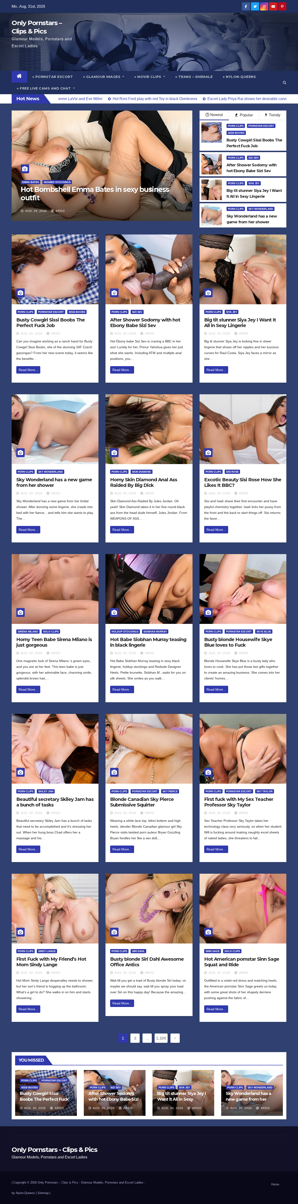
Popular (246, 115)
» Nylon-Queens (239, 77)
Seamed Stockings (56, 182)
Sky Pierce (170, 791)
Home (275, 1184)
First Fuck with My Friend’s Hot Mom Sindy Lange (51, 961)
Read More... (28, 370)
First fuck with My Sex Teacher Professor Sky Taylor (238, 802)
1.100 (161, 1038)
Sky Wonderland (260, 208)
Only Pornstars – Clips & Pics (58, 1182)
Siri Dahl (138, 951)
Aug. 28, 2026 (36, 211)
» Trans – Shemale (194, 77)
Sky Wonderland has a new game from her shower (248, 1099)
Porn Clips (236, 125)
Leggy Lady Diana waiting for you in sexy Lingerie (88, 193)
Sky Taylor (265, 791)
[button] (284, 82)
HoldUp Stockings (125, 631)
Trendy (274, 115)
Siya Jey (253, 183)
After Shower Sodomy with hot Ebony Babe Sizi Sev (145, 322)
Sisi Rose (232, 471)
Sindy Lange (47, 951)
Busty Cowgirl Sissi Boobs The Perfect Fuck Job (50, 322)
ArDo (60, 211)
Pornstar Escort (261, 125)
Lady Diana (30, 182)
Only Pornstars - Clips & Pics (54, 1150)
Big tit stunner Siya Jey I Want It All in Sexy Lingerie (240, 322)
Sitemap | (43, 1193)
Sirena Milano (28, 631)
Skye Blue (264, 631)
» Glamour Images (102, 77)
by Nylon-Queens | (24, 1193)
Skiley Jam (45, 791)
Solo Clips (51, 631)
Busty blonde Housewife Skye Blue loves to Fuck (238, 642)
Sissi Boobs (236, 132)
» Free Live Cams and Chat (44, 88)
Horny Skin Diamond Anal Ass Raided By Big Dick (143, 482)
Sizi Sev (253, 157)
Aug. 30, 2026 (31, 333)
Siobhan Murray (155, 631)
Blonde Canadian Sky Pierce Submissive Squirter (142, 802)
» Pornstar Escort (52, 77)
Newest (216, 115)
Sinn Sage (213, 951)
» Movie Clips (148, 77)
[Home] (19, 77)
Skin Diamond (141, 471)
